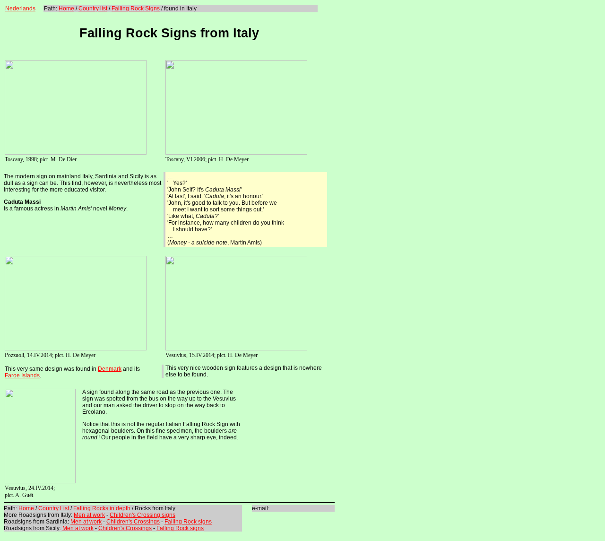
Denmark (109, 369)
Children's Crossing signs (142, 515)
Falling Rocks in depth (101, 508)
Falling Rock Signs (136, 8)
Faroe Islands (22, 375)
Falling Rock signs (188, 521)
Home (66, 8)
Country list (92, 8)
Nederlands (20, 8)
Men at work (89, 515)
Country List (53, 508)
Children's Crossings (133, 521)
